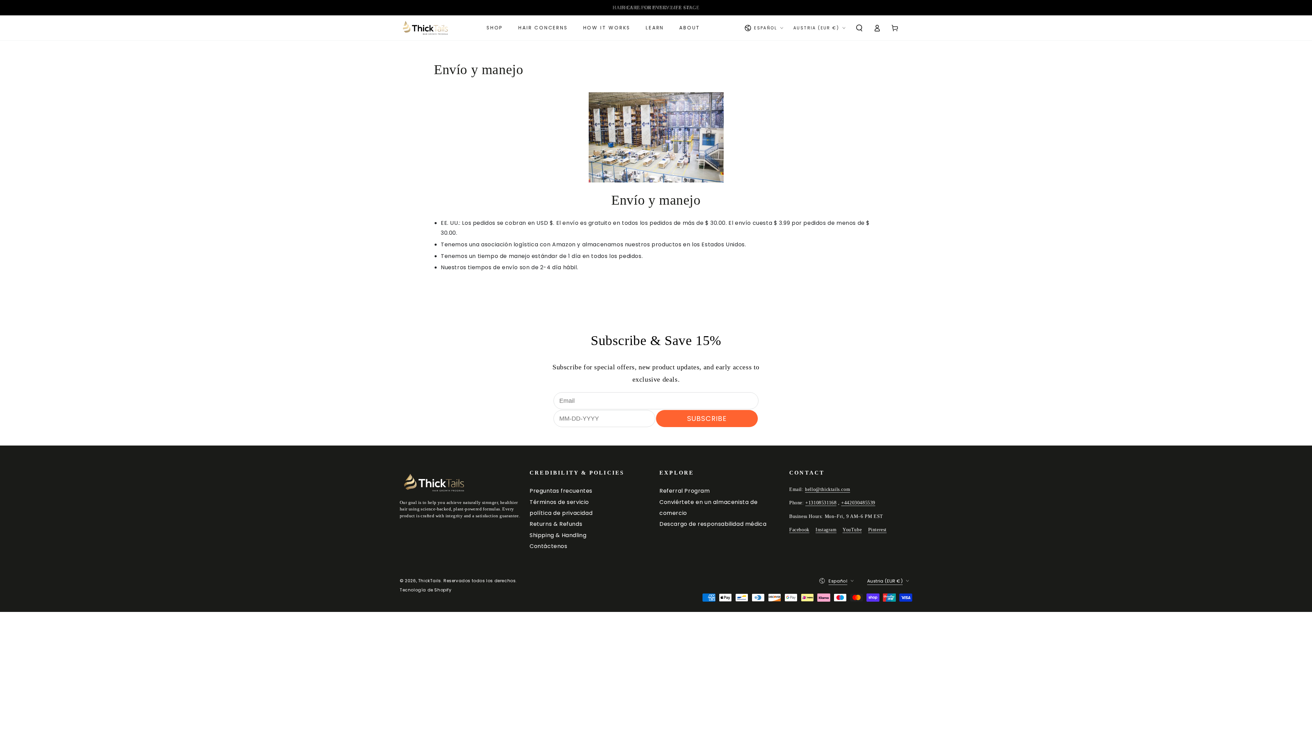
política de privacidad (561, 513)
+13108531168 (820, 502)
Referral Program (684, 491)
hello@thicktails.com (827, 489)
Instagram (826, 529)
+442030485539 (858, 502)
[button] (859, 28)
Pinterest (877, 529)
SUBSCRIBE (707, 418)
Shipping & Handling (558, 535)
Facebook (799, 529)
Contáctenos (549, 546)
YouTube (852, 529)
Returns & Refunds (556, 524)
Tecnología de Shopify (426, 590)
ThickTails (429, 581)
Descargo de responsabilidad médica (712, 524)
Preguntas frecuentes (561, 491)
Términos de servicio (559, 502)
